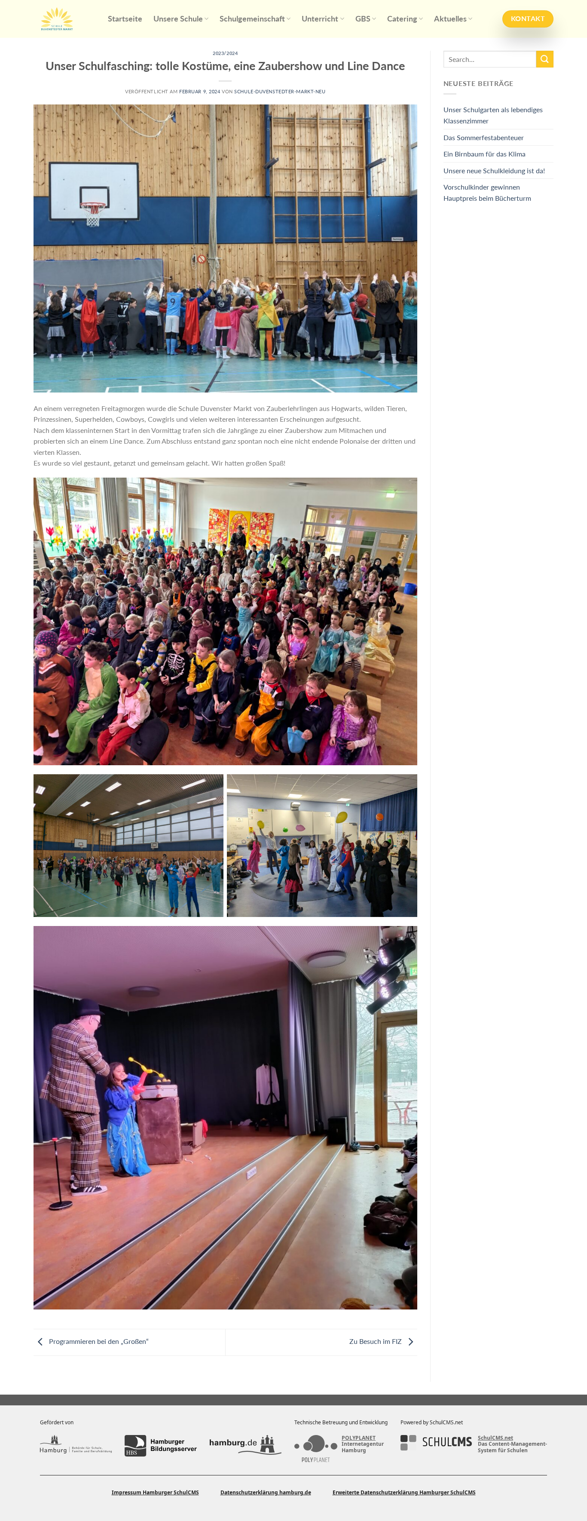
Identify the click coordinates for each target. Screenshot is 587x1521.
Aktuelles (450, 18)
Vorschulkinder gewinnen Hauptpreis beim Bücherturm (487, 192)
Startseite (125, 18)
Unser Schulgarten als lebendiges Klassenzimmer (493, 115)
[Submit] (544, 59)
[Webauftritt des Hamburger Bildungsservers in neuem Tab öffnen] (160, 1446)
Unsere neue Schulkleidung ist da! (494, 170)
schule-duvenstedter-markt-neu (279, 91)
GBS (362, 18)
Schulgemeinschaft (252, 18)
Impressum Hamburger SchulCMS (155, 1492)
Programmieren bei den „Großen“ (98, 1341)
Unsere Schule (178, 18)
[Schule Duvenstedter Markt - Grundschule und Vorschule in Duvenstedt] (64, 19)
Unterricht (320, 18)
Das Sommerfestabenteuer (483, 137)
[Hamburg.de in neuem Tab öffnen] (245, 1446)
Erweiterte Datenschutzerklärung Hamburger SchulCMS (404, 1492)
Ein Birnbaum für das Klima (484, 154)
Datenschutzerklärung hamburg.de (265, 1492)
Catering (402, 18)
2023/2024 (225, 53)
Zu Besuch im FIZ (376, 1341)
